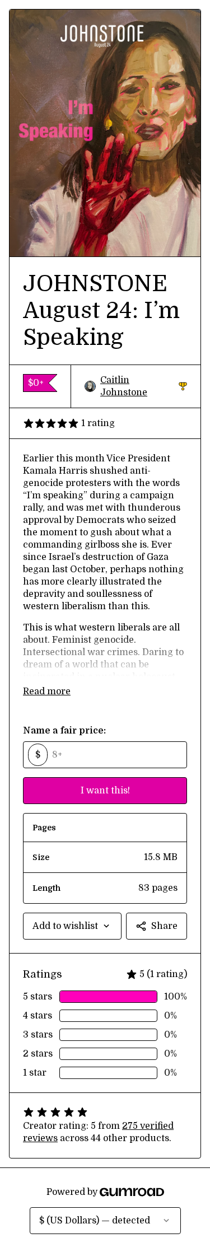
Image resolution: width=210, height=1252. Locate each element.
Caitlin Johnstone (143, 386)
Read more (47, 691)
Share (164, 926)
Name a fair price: (64, 731)
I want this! (105, 791)
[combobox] (72, 926)
